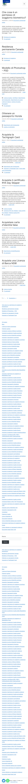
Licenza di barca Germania (9, 326)
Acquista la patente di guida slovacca (12, 465)
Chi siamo (4, 322)
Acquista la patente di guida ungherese (12, 410)
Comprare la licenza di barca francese (12, 393)
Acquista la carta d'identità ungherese (12, 412)
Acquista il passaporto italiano (10, 423)
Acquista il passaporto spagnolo (10, 475)
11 (7, 298)
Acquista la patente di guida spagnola (12, 471)
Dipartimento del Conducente (11, 125)
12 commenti (7, 39)
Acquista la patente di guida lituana (11, 430)
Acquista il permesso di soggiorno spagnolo (13, 478)
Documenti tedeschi (7, 518)
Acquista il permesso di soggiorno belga (12, 350)
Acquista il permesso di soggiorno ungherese (13, 415)
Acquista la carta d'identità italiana (11, 421)
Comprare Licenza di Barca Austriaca (11, 331)
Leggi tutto (18, 162)
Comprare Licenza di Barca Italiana (11, 417)
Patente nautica (6, 328)
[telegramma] (3, 780)
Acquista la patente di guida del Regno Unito (13, 491)
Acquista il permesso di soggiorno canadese (13, 359)
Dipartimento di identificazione (12, 251)
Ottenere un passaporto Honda (12, 114)
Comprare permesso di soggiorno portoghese (14, 456)
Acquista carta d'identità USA (10, 507)
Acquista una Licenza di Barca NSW (13, 262)
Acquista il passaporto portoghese (11, 454)
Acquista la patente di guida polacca (11, 443)
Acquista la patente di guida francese (12, 395)
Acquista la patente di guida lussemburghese (14, 432)
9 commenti (7, 60)
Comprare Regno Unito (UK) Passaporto (12, 501)
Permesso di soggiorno (10, 37)
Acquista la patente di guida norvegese (12, 438)
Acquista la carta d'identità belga (10, 346)
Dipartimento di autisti (17, 100)
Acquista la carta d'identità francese (11, 397)
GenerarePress (14, 782)
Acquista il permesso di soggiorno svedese (13, 484)
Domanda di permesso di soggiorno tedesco (13, 523)
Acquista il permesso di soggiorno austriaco (13, 339)
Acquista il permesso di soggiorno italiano (13, 426)
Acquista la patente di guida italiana (11, 419)
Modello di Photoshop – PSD (9, 311)
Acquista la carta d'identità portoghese (12, 451)
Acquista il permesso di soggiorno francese (13, 401)
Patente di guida (6, 514)
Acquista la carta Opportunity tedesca (12, 406)
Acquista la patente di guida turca (11, 489)
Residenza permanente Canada (13, 48)
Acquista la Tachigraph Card (11, 136)
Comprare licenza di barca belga (10, 342)
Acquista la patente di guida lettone (11, 428)
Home (3, 525)
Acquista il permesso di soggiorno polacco (13, 447)
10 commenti (7, 105)
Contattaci (4, 512)
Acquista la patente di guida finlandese (12, 390)
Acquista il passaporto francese (10, 399)
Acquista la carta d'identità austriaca (11, 335)
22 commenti (7, 253)
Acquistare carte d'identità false (11, 223)
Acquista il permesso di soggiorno (11, 458)
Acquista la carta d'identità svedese (11, 482)
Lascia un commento (9, 127)
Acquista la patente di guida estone (11, 388)
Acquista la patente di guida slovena (11, 467)
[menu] (6, 1)
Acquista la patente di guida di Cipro (11, 364)
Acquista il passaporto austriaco (10, 337)
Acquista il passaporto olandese (10, 384)
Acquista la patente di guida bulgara (11, 353)
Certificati (15, 98)
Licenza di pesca (6, 101)
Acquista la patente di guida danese (11, 377)
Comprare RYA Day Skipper (11, 210)
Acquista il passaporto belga (9, 348)
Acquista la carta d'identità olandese (11, 382)
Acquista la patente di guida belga (11, 344)
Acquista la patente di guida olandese (12, 379)
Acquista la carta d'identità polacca (11, 445)
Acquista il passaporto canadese (10, 357)
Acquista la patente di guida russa (11, 462)
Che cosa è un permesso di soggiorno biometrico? (14, 15)
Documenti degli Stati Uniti (9, 529)
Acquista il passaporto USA (9, 510)
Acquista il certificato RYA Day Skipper (13, 181)
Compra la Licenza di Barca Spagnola (11, 469)
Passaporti (5, 103)
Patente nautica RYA (14, 212)
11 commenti (7, 172)
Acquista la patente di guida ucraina (11, 499)
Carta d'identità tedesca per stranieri (11, 520)
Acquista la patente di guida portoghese (12, 449)
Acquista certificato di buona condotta (12, 361)
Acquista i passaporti (7, 440)
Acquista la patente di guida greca (11, 408)
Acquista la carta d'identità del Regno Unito (13, 493)
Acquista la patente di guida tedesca (11, 404)
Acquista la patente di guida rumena (11, 460)
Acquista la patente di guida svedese (11, 480)
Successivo (12, 298)
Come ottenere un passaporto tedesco (12, 527)
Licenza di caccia (15, 101)
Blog (3, 324)
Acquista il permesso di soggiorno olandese (13, 386)
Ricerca (4, 536)
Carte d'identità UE (7, 516)
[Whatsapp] (7, 780)
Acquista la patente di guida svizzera (11, 486)
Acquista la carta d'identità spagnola (11, 473)
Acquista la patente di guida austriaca (12, 333)
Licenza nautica (8, 98)
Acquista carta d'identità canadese (11, 355)
